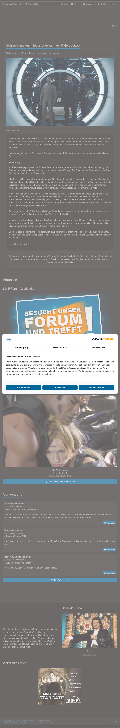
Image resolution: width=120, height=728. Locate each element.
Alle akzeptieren (97, 387)
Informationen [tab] (98, 347)
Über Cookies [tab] (60, 347)
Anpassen (60, 387)
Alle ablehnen (23, 387)
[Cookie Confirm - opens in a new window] (103, 339)
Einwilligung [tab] (21, 347)
